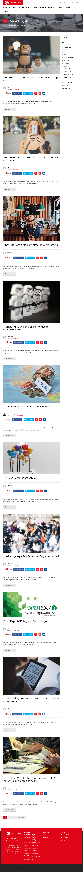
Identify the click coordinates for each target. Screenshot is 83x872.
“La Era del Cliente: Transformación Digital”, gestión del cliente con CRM (29, 779)
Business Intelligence (68, 57)
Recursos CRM (67, 77)
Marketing (16, 89)
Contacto (45, 840)
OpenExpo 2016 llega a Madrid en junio (26, 621)
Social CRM (66, 80)
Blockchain (65, 54)
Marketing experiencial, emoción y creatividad (31, 556)
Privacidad (45, 837)
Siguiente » (21, 817)
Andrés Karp (11, 414)
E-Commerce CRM (18, 710)
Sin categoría (66, 88)
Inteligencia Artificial (68, 82)
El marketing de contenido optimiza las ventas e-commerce (31, 700)
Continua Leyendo (9, 109)
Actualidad (16, 630)
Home (5, 25)
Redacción (10, 87)
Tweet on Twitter (29, 93)
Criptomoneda (66, 60)
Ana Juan (10, 252)
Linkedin (65, 43)
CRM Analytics (67, 71)
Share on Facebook (17, 93)
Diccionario (16, 487)
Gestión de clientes (18, 254)
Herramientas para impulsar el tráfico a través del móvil (30, 159)
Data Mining (65, 63)
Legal (44, 834)
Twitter (65, 40)
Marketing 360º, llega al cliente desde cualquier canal (26, 328)
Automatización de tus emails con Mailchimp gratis (30, 79)
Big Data (64, 52)
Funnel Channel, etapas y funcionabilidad (28, 406)
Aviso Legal (28, 868)
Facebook (65, 37)
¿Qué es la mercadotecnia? (19, 477)
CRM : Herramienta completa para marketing (30, 244)
